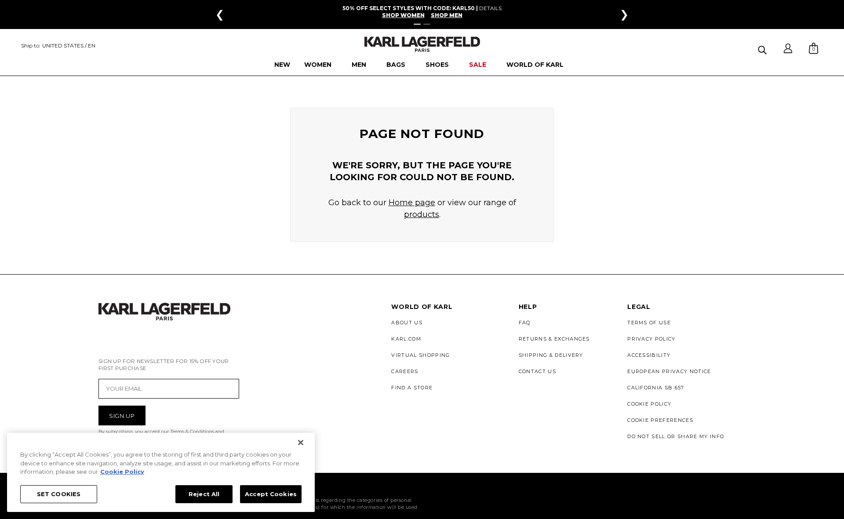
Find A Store (412, 388)
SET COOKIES (58, 493)
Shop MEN (446, 15)
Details (490, 8)
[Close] (300, 442)
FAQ (525, 322)
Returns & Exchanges (554, 339)
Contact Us (537, 371)
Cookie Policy (649, 404)
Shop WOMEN (403, 15)
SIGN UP (122, 415)
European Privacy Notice (669, 371)
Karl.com (406, 339)
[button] (763, 49)
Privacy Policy (651, 339)
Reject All (204, 493)
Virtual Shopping (420, 355)
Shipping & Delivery (551, 355)
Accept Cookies (271, 493)
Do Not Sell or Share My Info (675, 436)
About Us (406, 322)
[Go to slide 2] (426, 24)
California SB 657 (655, 388)
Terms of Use (649, 322)
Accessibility (648, 355)
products (421, 214)
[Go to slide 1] (417, 24)
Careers (404, 371)
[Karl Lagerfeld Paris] (422, 44)
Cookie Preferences (660, 420)
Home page (412, 202)
